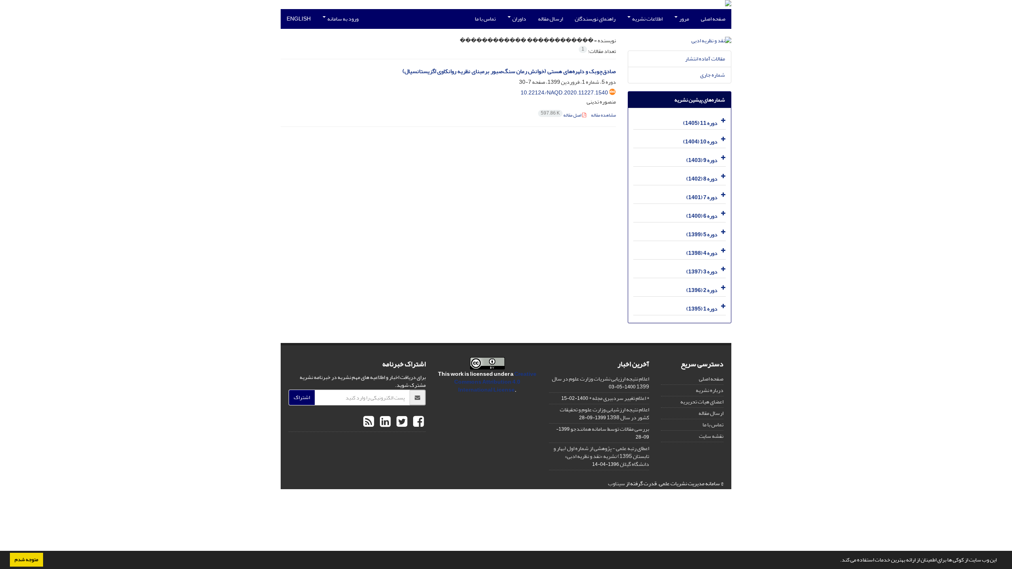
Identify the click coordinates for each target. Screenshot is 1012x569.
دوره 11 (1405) (700, 123)
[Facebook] (417, 422)
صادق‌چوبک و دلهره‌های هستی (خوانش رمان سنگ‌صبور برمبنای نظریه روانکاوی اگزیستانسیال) (509, 71)
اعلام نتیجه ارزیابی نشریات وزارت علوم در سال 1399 (600, 382)
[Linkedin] (384, 422)
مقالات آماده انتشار (705, 58)
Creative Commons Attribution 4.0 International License (495, 382)
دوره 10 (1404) (700, 141)
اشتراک (302, 397)
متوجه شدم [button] (26, 559)
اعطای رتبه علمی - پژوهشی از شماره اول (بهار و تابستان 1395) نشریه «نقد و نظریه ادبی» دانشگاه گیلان (601, 456)
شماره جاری (712, 75)
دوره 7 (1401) (701, 197)
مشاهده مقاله (603, 115)
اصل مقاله (561, 115)
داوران (519, 18)
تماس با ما (485, 18)
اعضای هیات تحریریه (701, 401)
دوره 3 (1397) (701, 271)
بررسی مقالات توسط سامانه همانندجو (609, 429)
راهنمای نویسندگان (595, 18)
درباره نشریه (709, 390)
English (299, 18)
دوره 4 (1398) (701, 253)
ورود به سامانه (343, 18)
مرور (683, 18)
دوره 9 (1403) (701, 160)
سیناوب (616, 483)
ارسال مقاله (550, 18)
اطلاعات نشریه (647, 18)
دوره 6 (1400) (701, 216)
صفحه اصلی (713, 18)
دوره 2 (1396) (701, 290)
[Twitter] (401, 422)
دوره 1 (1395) (701, 308)
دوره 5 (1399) (701, 234)
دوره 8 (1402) (701, 178)
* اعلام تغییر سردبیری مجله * (619, 398)
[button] (838, 561)
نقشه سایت (711, 436)
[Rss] (368, 422)
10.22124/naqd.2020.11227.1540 (564, 92)
